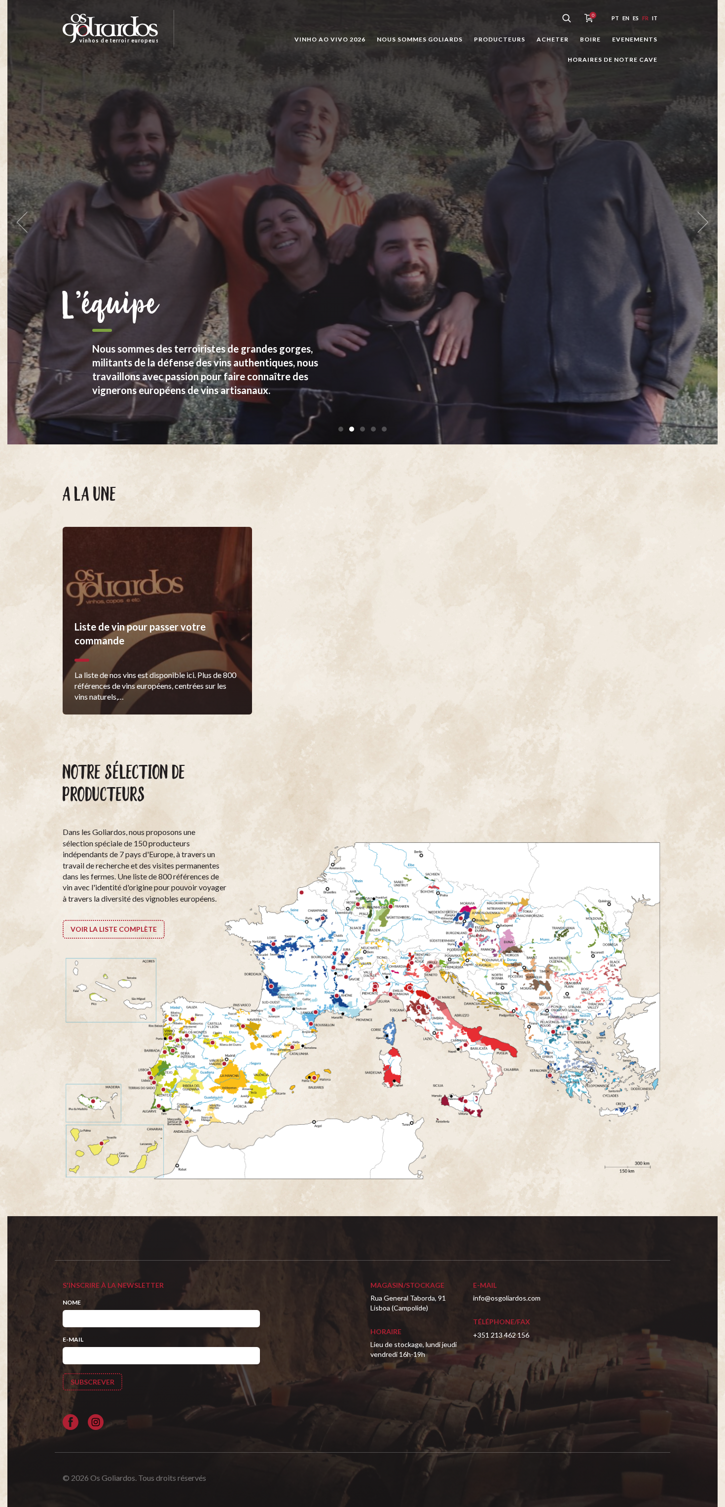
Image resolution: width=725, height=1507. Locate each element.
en (625, 18)
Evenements (634, 39)
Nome (72, 1302)
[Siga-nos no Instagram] (96, 1422)
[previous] (25, 222)
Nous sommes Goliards (420, 39)
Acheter (553, 39)
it (654, 18)
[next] (700, 222)
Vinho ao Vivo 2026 (329, 39)
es (636, 18)
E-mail (73, 1339)
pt (615, 18)
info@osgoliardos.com (507, 1298)
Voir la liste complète (114, 929)
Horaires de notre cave (612, 59)
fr (645, 18)
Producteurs (499, 39)
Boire (590, 39)
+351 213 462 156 (501, 1335)
